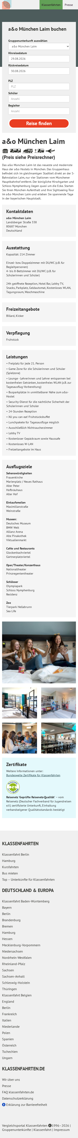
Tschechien (10, 1051)
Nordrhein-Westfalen (17, 957)
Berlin (6, 914)
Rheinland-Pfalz (13, 964)
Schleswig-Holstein (16, 983)
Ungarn (7, 1058)
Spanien (8, 1039)
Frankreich (9, 1014)
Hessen (7, 939)
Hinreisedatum (17, 53)
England (8, 1001)
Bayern (7, 907)
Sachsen (8, 970)
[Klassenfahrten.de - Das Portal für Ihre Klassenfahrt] (6, 4)
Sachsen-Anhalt (13, 976)
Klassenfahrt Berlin (15, 854)
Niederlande (11, 1026)
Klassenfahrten (51, 5)
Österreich (9, 1045)
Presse (69, 5)
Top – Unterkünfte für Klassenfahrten (28, 879)
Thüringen (9, 989)
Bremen (7, 926)
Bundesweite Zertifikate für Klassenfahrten (33, 775)
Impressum (62, 1130)
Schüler (13, 93)
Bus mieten (10, 873)
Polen (6, 1033)
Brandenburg (11, 920)
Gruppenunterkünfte (16, 1130)
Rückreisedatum (18, 65)
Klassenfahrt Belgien (17, 995)
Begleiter (14, 105)
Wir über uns (11, 1079)
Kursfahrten (10, 867)
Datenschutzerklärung (17, 1098)
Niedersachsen (12, 951)
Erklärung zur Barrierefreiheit (26, 1104)
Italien (6, 1020)
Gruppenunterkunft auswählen (27, 41)
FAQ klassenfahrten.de (18, 1092)
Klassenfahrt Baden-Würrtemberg (26, 901)
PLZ (10, 81)
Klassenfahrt (42, 1130)
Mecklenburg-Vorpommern (21, 945)
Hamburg (8, 861)
